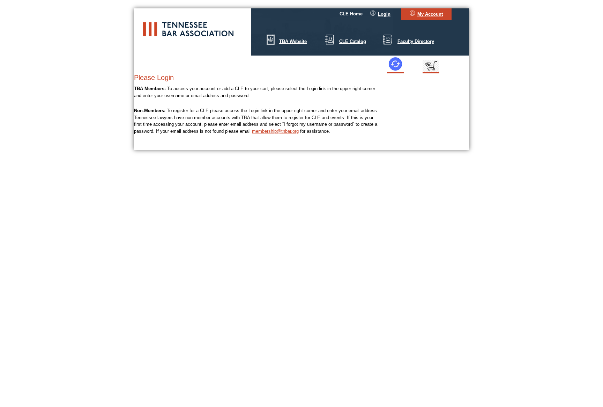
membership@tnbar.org (275, 131)
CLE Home (351, 13)
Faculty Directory (415, 41)
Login (384, 14)
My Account (430, 14)
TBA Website (293, 41)
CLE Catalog (352, 41)
